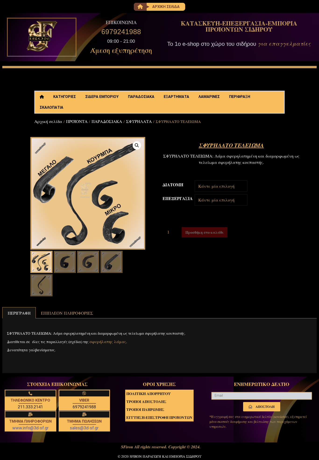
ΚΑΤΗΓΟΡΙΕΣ (64, 96)
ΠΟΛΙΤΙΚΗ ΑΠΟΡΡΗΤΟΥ (148, 393)
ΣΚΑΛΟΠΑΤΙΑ (51, 107)
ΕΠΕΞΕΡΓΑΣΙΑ (178, 198)
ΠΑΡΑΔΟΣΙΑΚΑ (141, 96)
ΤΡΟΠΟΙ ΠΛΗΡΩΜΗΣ (145, 409)
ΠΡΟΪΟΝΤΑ (77, 121)
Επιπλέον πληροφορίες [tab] (67, 313)
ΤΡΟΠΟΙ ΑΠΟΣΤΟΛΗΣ (146, 401)
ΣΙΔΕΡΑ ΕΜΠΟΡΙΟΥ (102, 96)
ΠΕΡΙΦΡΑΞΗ (239, 96)
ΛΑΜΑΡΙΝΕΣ (209, 96)
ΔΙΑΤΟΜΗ (173, 185)
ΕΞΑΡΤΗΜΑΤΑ (176, 96)
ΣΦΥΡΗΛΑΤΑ (139, 121)
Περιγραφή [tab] (19, 313)
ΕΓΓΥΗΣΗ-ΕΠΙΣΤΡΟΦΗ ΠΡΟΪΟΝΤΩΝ (159, 417)
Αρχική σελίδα (48, 121)
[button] (137, 145)
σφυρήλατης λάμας (107, 341)
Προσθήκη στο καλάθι (204, 232)
